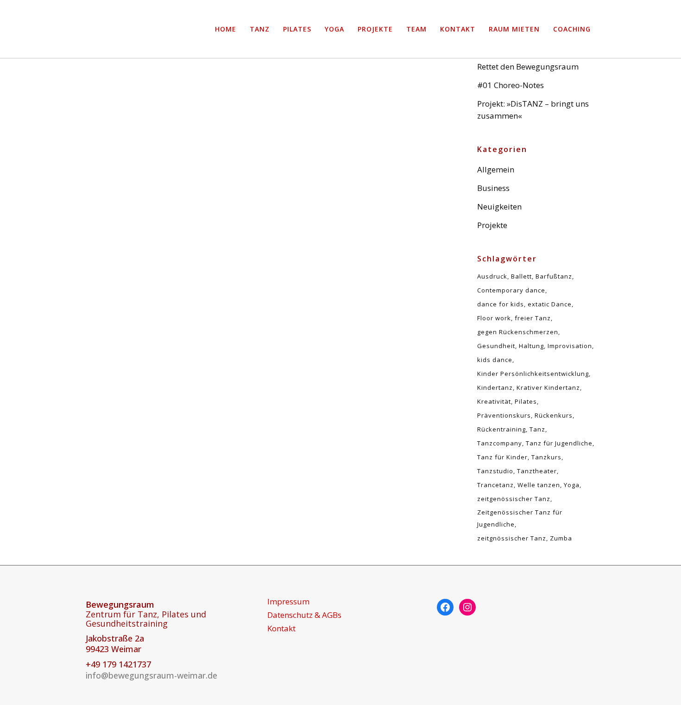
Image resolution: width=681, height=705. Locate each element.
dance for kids (500, 304)
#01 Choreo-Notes (510, 85)
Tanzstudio (495, 471)
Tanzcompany (499, 443)
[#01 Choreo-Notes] (354, 92)
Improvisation (570, 346)
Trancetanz (495, 485)
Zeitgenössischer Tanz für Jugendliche (519, 518)
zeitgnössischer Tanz (511, 538)
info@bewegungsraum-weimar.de (151, 675)
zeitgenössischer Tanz (513, 499)
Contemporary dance (511, 290)
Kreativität (494, 401)
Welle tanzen (538, 485)
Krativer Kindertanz (548, 387)
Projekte (492, 225)
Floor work (494, 318)
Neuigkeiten (499, 206)
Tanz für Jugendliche (559, 443)
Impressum (288, 601)
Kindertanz (495, 387)
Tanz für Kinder (502, 457)
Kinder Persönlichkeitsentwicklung (533, 373)
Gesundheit (496, 346)
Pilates (526, 401)
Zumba (561, 538)
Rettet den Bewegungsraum (160, 235)
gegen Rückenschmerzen (517, 332)
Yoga (572, 485)
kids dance (494, 360)
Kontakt (281, 628)
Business (493, 188)
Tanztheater (537, 471)
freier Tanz (533, 318)
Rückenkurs (554, 415)
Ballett (521, 276)
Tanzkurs (546, 457)
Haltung (531, 346)
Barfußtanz (554, 276)
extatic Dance (550, 304)
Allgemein (495, 169)
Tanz (537, 429)
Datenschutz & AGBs (304, 615)
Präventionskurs (504, 415)
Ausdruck (492, 276)
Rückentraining (501, 429)
